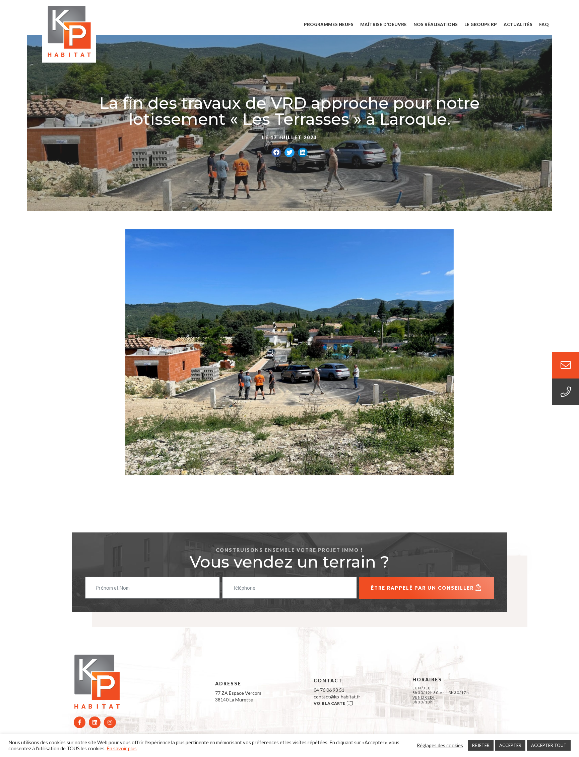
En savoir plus (122, 748)
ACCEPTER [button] (510, 745)
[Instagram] (110, 722)
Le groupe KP (480, 24)
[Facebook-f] (79, 722)
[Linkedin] (95, 722)
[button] (276, 152)
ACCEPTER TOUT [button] (549, 745)
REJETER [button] (481, 745)
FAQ (544, 24)
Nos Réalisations (435, 24)
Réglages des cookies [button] (440, 745)
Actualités (518, 24)
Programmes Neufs (328, 24)
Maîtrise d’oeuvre (383, 24)
